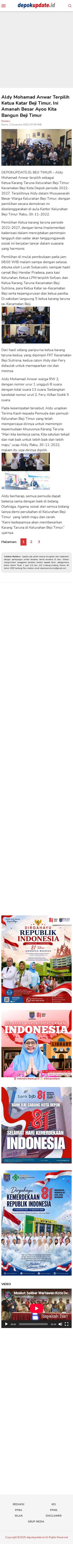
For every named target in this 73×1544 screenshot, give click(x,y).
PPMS (53, 1510)
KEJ (54, 1504)
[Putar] (6, 1324)
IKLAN (19, 1516)
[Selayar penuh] (67, 1324)
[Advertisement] (36, 49)
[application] (36, 1308)
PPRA (18, 1510)
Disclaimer (54, 1516)
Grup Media (36, 1521)
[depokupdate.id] (36, 5)
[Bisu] (60, 1324)
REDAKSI (18, 1504)
